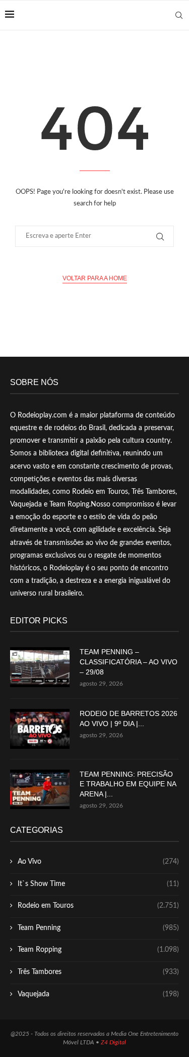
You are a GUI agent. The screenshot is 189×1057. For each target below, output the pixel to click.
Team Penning (98, 928)
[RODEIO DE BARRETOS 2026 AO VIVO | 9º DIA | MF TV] (40, 729)
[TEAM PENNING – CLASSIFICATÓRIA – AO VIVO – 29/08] (40, 667)
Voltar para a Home (94, 278)
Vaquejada (98, 994)
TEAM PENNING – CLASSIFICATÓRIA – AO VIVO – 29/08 (128, 661)
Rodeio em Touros (98, 905)
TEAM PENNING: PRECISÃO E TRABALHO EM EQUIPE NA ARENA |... (128, 784)
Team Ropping (98, 949)
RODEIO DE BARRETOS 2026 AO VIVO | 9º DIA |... (128, 718)
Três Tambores (98, 972)
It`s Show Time (98, 883)
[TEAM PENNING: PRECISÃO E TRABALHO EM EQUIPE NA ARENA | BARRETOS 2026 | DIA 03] (40, 790)
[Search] (179, 15)
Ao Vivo (98, 861)
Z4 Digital (113, 1042)
